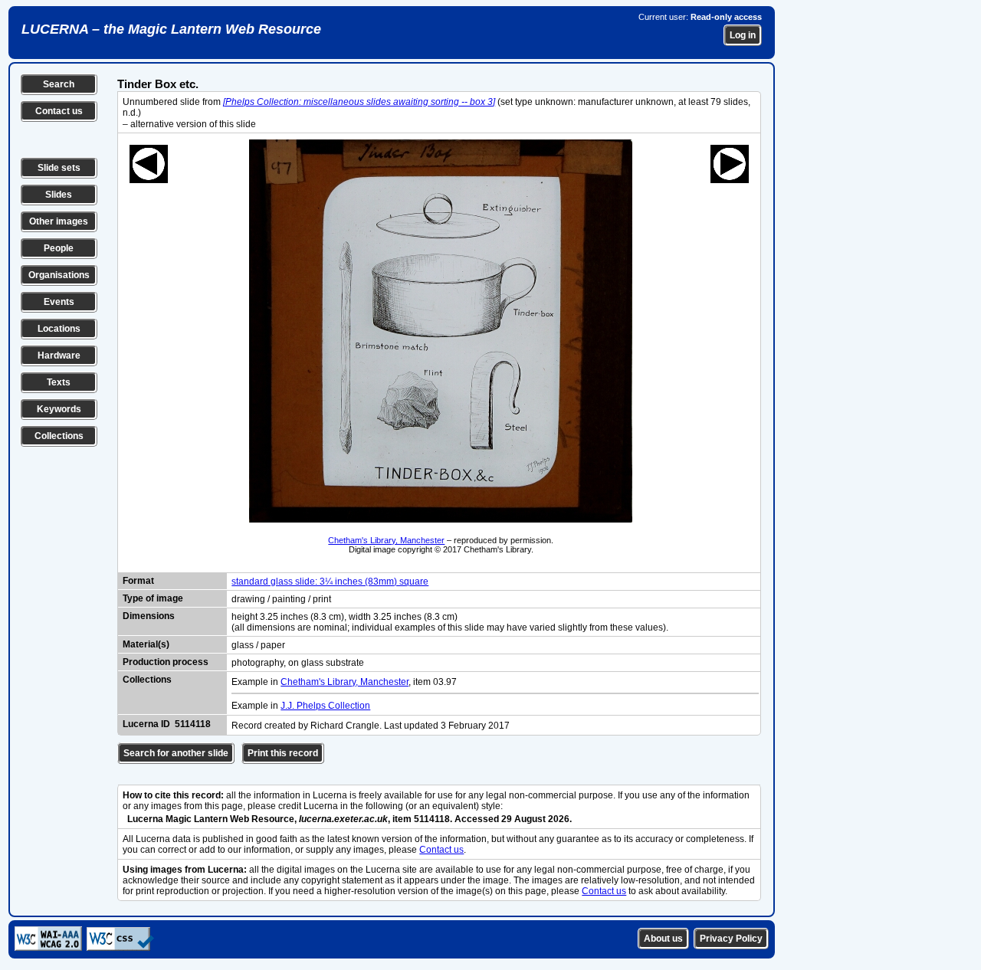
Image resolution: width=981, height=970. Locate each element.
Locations (59, 328)
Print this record (283, 753)
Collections (59, 436)
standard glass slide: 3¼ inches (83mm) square (329, 581)
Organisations (59, 275)
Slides (58, 194)
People (59, 248)
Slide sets (59, 167)
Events (59, 302)
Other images (58, 221)
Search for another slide (175, 753)
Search (58, 84)
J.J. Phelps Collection (325, 705)
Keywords (59, 409)
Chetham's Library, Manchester (386, 540)
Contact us (59, 111)
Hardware (59, 355)
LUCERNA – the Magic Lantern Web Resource (171, 29)
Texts (59, 382)
